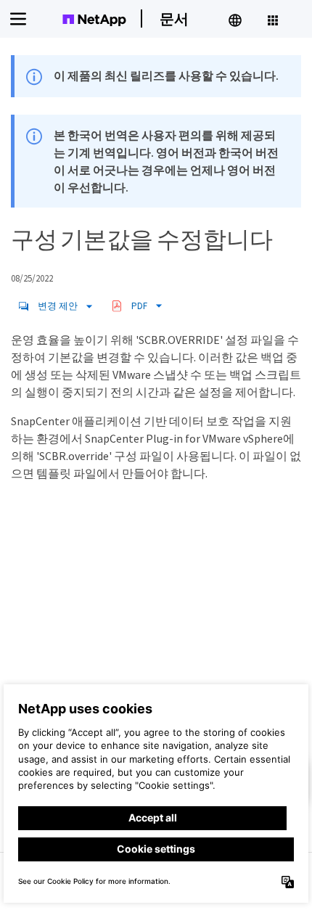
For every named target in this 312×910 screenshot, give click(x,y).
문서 (174, 18)
